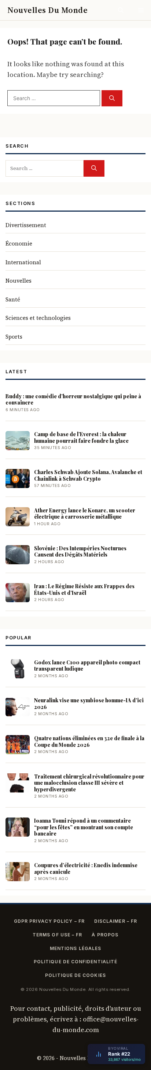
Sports (13, 336)
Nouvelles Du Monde (47, 9)
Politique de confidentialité (75, 961)
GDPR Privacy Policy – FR (49, 921)
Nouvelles (18, 281)
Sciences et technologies (38, 318)
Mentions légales (75, 948)
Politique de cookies (75, 975)
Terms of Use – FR (57, 934)
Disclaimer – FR (115, 921)
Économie (18, 243)
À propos (105, 934)
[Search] (112, 98)
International (23, 262)
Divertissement (25, 225)
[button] (121, 10)
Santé (12, 299)
